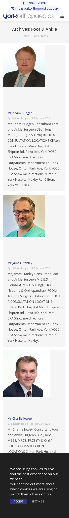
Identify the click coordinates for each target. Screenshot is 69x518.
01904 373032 (36, 3)
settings (45, 494)
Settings (37, 501)
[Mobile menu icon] (62, 16)
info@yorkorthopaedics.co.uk (36, 8)
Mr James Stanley (20, 263)
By (18, 118)
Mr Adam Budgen (20, 113)
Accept (18, 501)
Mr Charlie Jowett (20, 418)
